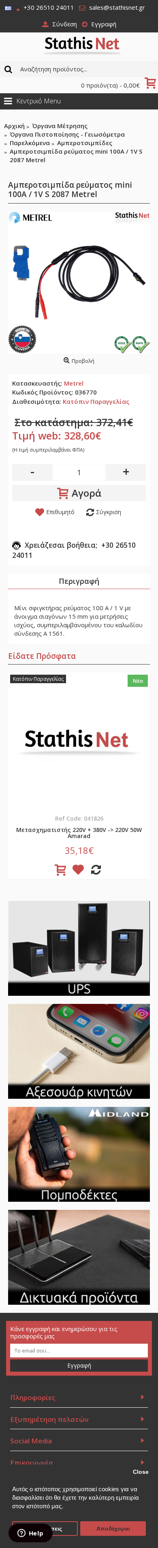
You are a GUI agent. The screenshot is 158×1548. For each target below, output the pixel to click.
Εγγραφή (79, 1365)
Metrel (73, 383)
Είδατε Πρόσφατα (42, 656)
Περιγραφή (79, 581)
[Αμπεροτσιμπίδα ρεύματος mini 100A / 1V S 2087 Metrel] (79, 283)
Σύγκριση (108, 512)
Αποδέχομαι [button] (113, 1529)
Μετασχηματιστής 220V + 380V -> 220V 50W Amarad (79, 833)
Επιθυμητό (60, 512)
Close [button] (141, 1472)
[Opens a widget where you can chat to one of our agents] (30, 1534)
